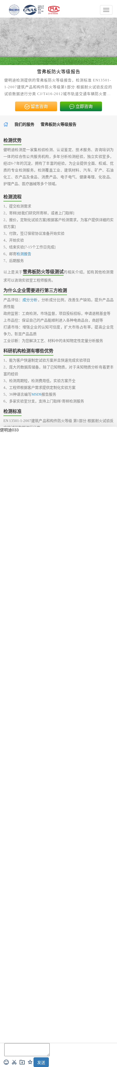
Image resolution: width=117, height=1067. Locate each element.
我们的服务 (24, 124)
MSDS (36, 394)
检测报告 (23, 254)
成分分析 (30, 300)
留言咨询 (39, 106)
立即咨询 (83, 106)
